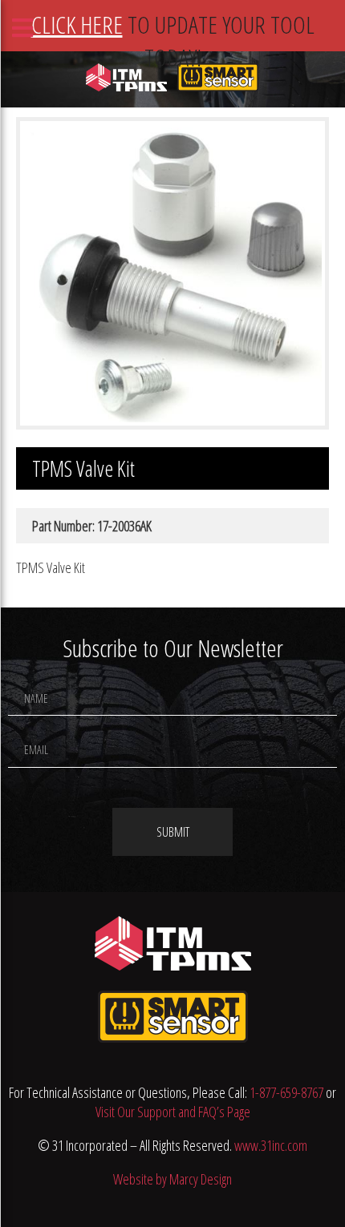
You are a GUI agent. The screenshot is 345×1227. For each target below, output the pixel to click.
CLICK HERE (77, 24)
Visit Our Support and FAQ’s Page (172, 1111)
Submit (172, 832)
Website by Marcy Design (172, 1179)
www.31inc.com (270, 1145)
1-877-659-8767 (286, 1092)
